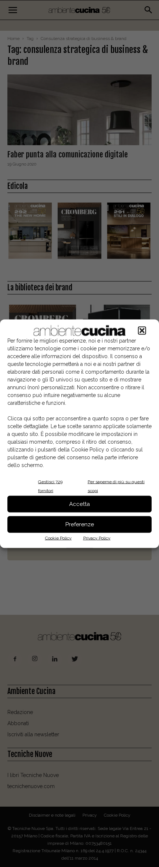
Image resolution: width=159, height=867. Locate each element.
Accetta (79, 504)
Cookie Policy (58, 537)
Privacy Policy (97, 537)
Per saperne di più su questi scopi (116, 486)
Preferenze (79, 524)
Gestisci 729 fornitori (50, 486)
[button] (142, 330)
